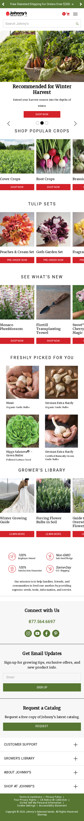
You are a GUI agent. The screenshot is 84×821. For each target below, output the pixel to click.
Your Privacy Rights (25, 799)
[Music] (22, 382)
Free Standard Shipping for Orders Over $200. (40, 4)
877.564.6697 (42, 621)
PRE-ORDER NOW (17, 260)
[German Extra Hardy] (61, 382)
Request (41, 726)
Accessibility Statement (53, 805)
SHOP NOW (41, 114)
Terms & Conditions (30, 797)
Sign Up (42, 687)
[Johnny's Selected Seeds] (16, 13)
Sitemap (42, 814)
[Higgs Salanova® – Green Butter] (22, 431)
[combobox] (42, 23)
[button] (3, 4)
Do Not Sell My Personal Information (41, 802)
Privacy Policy (54, 797)
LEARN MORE (17, 534)
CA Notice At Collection (53, 799)
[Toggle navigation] (74, 14)
